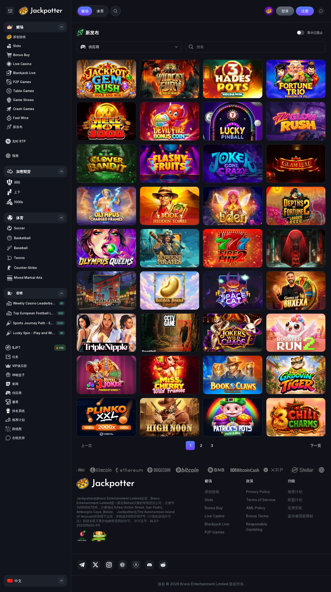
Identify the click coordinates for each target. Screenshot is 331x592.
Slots (209, 499)
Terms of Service (260, 499)
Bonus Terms (257, 516)
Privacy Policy (258, 491)
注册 (304, 11)
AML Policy (255, 508)
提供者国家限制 (300, 516)
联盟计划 (295, 499)
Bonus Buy (214, 508)
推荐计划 (295, 491)
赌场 (84, 11)
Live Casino (214, 516)
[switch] (300, 32)
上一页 (86, 445)
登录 (285, 11)
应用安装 (295, 508)
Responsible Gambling (256, 527)
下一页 (315, 445)
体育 (100, 11)
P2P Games (214, 532)
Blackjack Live (217, 524)
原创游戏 (212, 491)
